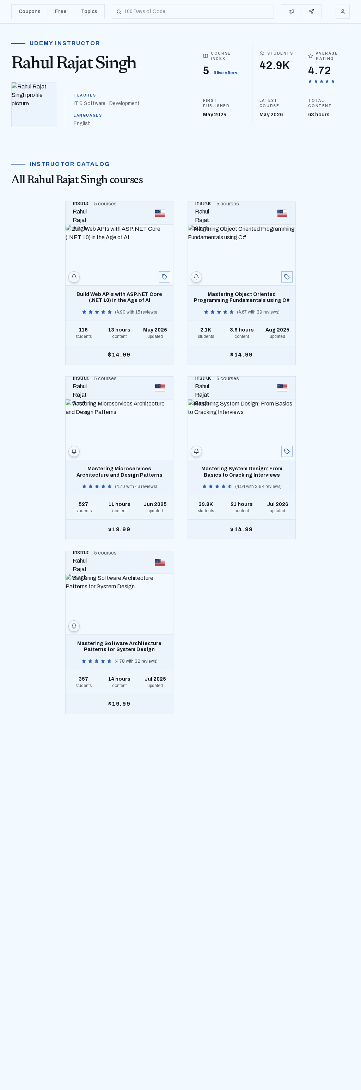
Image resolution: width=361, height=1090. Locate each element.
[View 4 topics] (164, 277)
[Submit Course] (311, 12)
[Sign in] (343, 12)
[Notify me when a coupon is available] (74, 277)
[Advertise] (291, 12)
